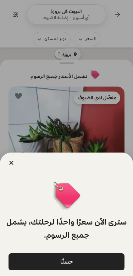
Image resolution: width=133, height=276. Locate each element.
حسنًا (66, 261)
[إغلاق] (11, 163)
